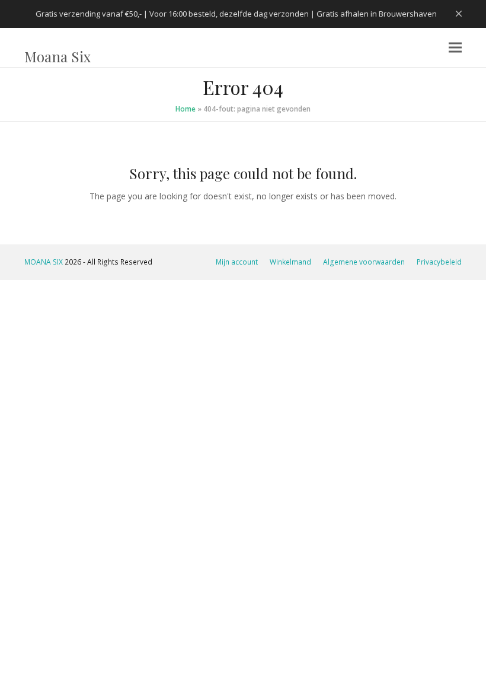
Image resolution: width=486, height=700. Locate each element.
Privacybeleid (439, 262)
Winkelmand (290, 262)
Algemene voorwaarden (364, 262)
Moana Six (57, 56)
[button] (455, 48)
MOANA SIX (43, 262)
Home (185, 109)
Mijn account (237, 262)
